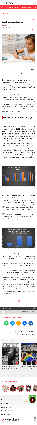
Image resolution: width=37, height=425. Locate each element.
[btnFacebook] (25, 323)
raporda (17, 134)
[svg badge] (32, 399)
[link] (10, 399)
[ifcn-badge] (26, 399)
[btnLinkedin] (31, 323)
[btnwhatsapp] (6, 323)
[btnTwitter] (12, 323)
